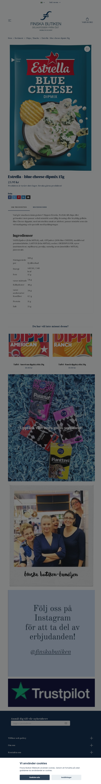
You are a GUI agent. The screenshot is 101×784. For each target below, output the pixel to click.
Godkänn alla (34, 777)
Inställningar (66, 777)
